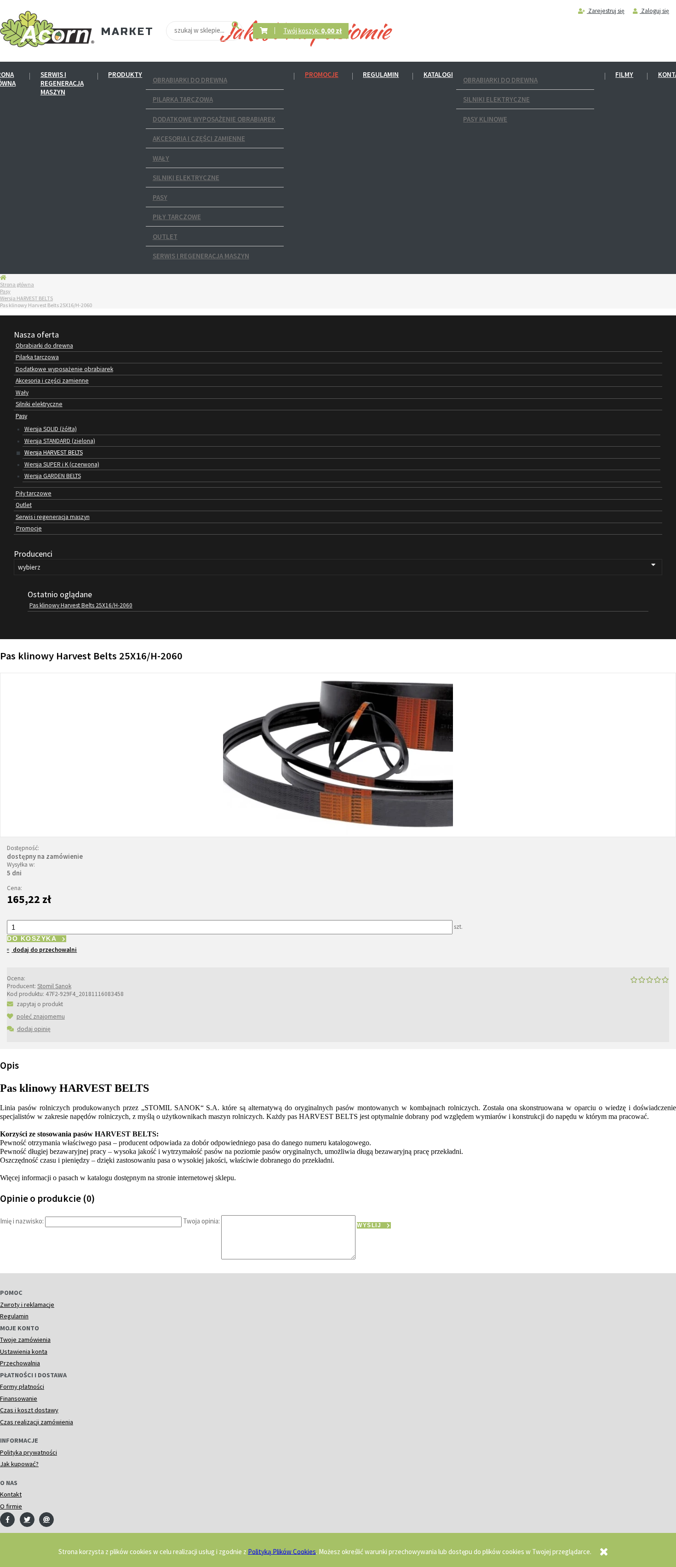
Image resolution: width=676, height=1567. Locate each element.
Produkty (125, 74)
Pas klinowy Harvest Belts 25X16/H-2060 (80, 605)
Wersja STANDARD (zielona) (59, 441)
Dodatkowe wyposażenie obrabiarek (214, 119)
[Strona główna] (47, 29)
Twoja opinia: (201, 1221)
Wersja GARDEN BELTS (52, 476)
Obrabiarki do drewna (190, 80)
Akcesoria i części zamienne (199, 138)
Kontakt (11, 1494)
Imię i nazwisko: (22, 1221)
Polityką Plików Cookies (282, 1551)
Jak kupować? (19, 1464)
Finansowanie (18, 1398)
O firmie (11, 1506)
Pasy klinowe (485, 119)
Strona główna (17, 284)
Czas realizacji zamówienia (36, 1422)
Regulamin (381, 74)
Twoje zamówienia (25, 1339)
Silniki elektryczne (186, 177)
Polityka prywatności (28, 1452)
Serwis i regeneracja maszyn (62, 83)
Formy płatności (22, 1386)
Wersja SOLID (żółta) (50, 429)
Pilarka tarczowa (183, 99)
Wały (161, 158)
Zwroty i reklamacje (27, 1304)
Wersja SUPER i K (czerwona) (61, 464)
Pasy (160, 197)
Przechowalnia (20, 1363)
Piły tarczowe (177, 216)
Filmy (624, 74)
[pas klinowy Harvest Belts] (338, 754)
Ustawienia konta (23, 1351)
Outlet (165, 236)
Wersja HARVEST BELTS (26, 298)
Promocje (321, 74)
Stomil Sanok (54, 986)
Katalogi (438, 74)
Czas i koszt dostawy (29, 1410)
